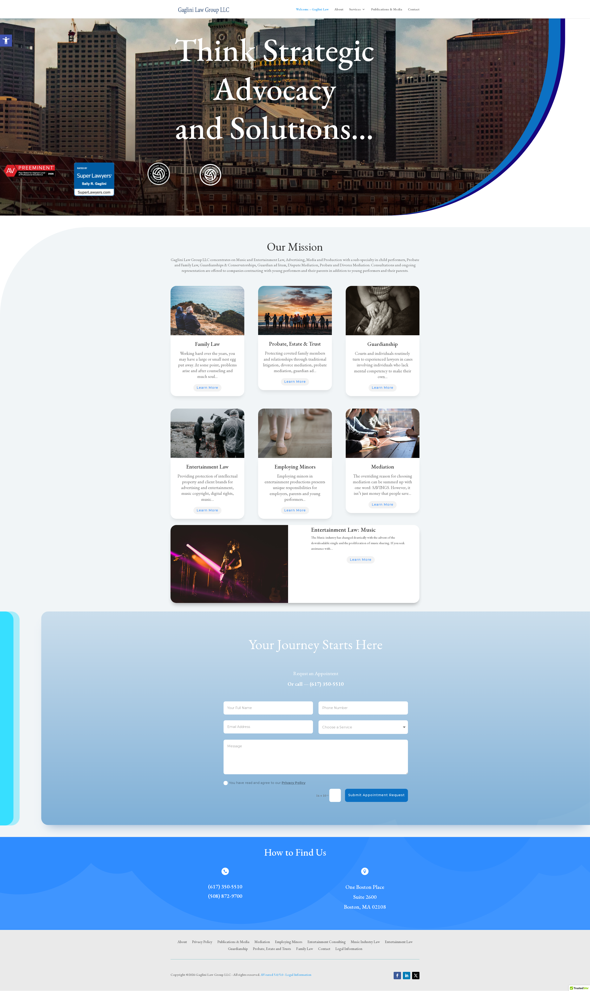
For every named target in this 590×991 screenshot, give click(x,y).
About (338, 9)
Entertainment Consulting (326, 942)
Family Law (304, 949)
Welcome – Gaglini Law (312, 9)
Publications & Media (386, 9)
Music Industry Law (365, 942)
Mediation (262, 942)
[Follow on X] (415, 975)
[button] (6, 41)
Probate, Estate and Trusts (272, 949)
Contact (413, 9)
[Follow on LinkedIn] (406, 975)
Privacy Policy (293, 783)
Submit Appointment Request (376, 795)
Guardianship (238, 949)
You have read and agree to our (267, 783)
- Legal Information (297, 974)
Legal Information (348, 949)
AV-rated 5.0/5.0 (272, 974)
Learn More (207, 388)
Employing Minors (288, 942)
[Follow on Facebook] (397, 975)
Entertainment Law (399, 942)
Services (355, 9)
